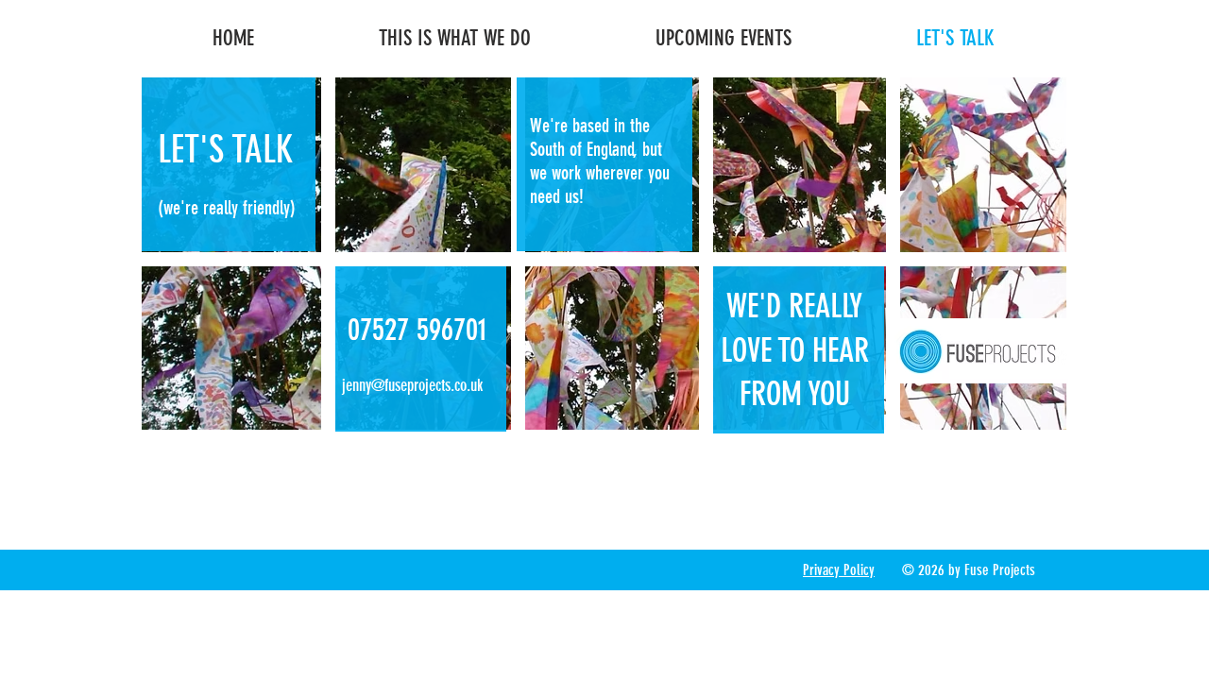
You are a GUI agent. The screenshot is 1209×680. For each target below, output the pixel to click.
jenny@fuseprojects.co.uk (412, 385)
